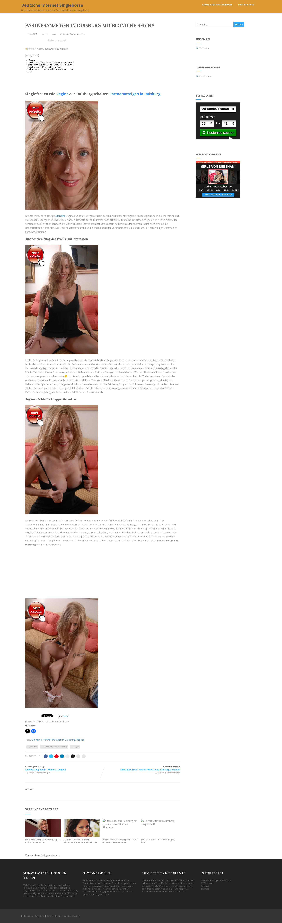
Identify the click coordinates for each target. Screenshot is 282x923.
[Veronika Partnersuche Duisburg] (43, 836)
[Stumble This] (67, 756)
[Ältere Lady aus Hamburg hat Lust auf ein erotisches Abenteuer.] (120, 827)
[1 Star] (26, 49)
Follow (65, 716)
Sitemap (205, 886)
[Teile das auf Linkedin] (62, 756)
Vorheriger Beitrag (45, 768)
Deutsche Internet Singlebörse (52, 5)
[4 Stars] (31, 49)
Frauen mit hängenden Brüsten (216, 880)
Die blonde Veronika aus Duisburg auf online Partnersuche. (42, 841)
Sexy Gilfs (39, 915)
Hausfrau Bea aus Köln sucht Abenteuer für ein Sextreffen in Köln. (81, 841)
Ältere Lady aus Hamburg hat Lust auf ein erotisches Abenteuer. (120, 841)
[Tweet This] (51, 756)
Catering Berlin (54, 915)
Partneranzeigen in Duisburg (134, 93)
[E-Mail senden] (78, 756)
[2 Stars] (28, 49)
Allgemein (64, 34)
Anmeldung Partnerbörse (217, 4)
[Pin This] (56, 756)
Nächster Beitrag (150, 768)
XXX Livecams (207, 883)
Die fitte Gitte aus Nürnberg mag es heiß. (157, 841)
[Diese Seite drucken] (84, 756)
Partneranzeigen (77, 34)
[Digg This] (73, 756)
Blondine (60, 216)
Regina (62, 93)
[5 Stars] (33, 49)
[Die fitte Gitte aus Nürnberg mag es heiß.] (159, 824)
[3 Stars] (30, 49)
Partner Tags (246, 4)
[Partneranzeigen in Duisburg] (63, 212)
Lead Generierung (71, 915)
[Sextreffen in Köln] (81, 836)
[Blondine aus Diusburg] (63, 516)
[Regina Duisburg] (63, 356)
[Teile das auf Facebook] (46, 756)
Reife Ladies (27, 915)
